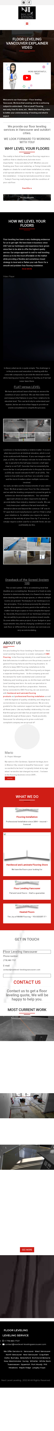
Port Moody (36, 1364)
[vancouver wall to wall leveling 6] (27, 1131)
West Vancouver (42, 1351)
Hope (42, 1368)
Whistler (34, 1361)
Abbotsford (25, 1358)
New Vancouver (30, 1355)
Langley (36, 1368)
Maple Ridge (25, 1368)
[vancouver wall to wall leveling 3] (27, 1208)
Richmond (37, 1358)
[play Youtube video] (27, 77)
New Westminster (12, 1361)
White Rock (45, 1361)
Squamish (25, 1364)
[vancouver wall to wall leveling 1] (27, 1234)
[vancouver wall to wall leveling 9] (27, 1028)
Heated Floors (27, 912)
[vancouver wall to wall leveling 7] (27, 1105)
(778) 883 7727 (9, 960)
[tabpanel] (27, 753)
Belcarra (46, 1358)
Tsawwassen (13, 1364)
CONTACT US (27, 982)
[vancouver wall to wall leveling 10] (27, 1054)
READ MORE (27, 269)
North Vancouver (13, 1355)
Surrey (25, 1361)
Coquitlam (44, 1355)
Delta (7, 1358)
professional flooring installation (29, 696)
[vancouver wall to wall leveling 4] (27, 1183)
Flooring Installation (27, 817)
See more (27, 1249)
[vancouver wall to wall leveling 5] (27, 1157)
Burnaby (15, 1358)
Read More (27, 188)
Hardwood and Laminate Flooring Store (27, 864)
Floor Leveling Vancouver (27, 888)
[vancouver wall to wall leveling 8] (27, 1080)
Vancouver (29, 1351)
